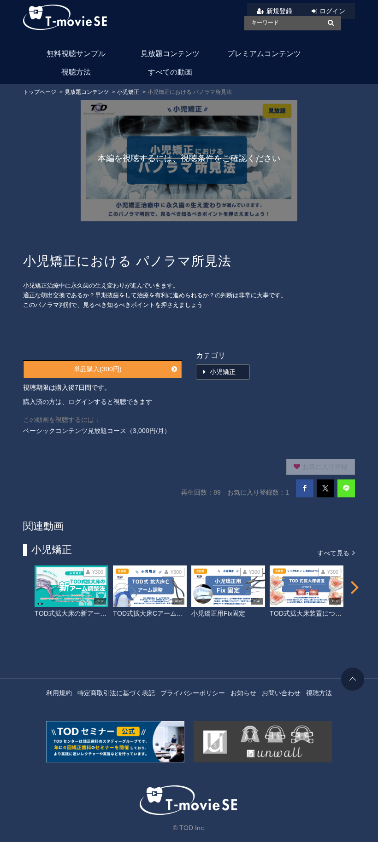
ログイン (332, 11)
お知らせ (243, 693)
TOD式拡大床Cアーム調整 (151, 613)
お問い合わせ (281, 693)
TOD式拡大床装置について (309, 613)
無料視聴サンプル (76, 54)
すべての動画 (170, 72)
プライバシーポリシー (192, 693)
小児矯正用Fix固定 (218, 613)
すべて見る (334, 552)
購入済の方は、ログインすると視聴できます (87, 401)
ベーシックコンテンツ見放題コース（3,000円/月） (97, 430)
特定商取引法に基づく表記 (116, 693)
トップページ (39, 92)
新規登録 (279, 11)
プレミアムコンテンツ (264, 54)
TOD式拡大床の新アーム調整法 (80, 613)
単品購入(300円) (98, 369)
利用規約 (59, 693)
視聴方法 (76, 72)
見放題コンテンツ (170, 54)
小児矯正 (128, 92)
